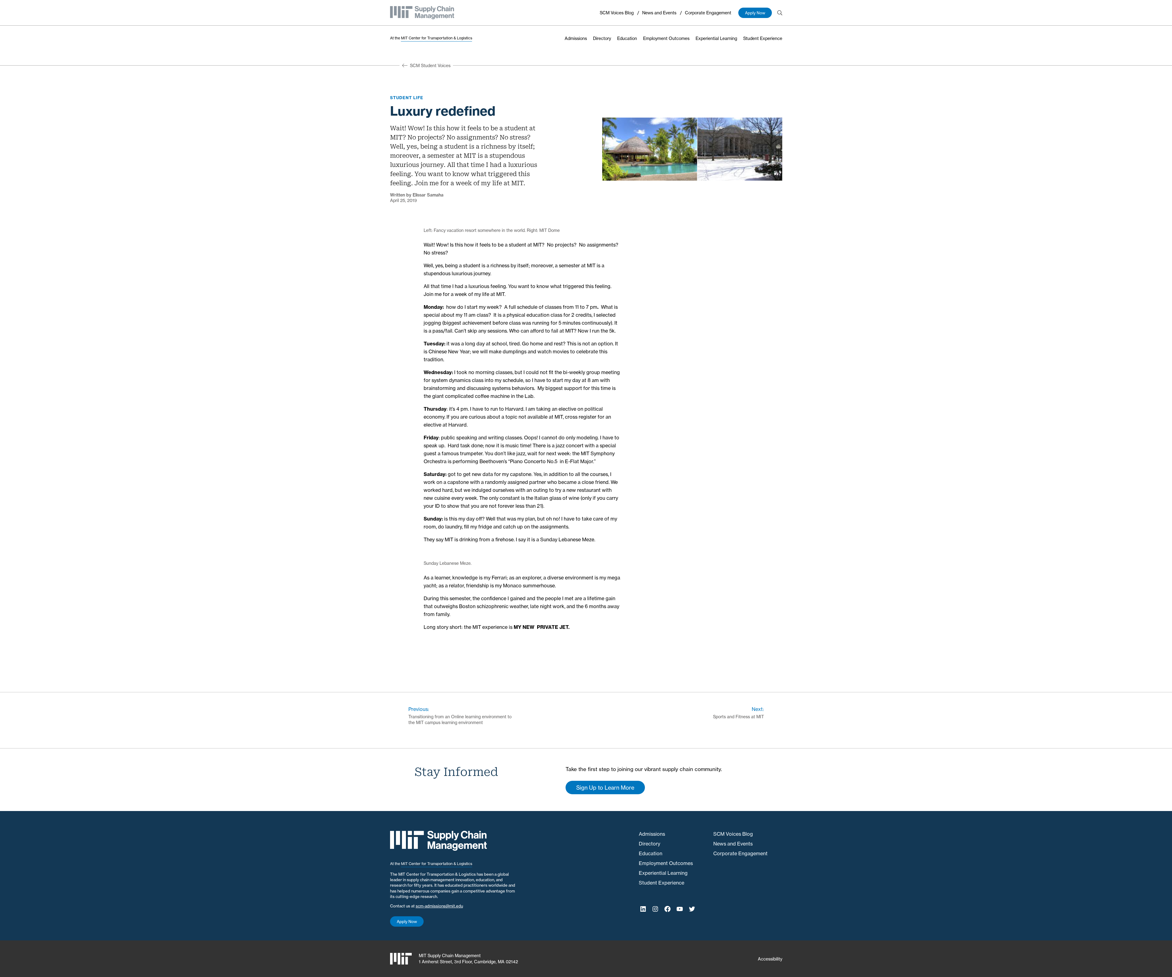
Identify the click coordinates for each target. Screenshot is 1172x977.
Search (779, 12)
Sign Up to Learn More (605, 787)
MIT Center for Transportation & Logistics (436, 38)
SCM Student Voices (430, 65)
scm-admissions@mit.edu (439, 905)
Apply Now (755, 12)
